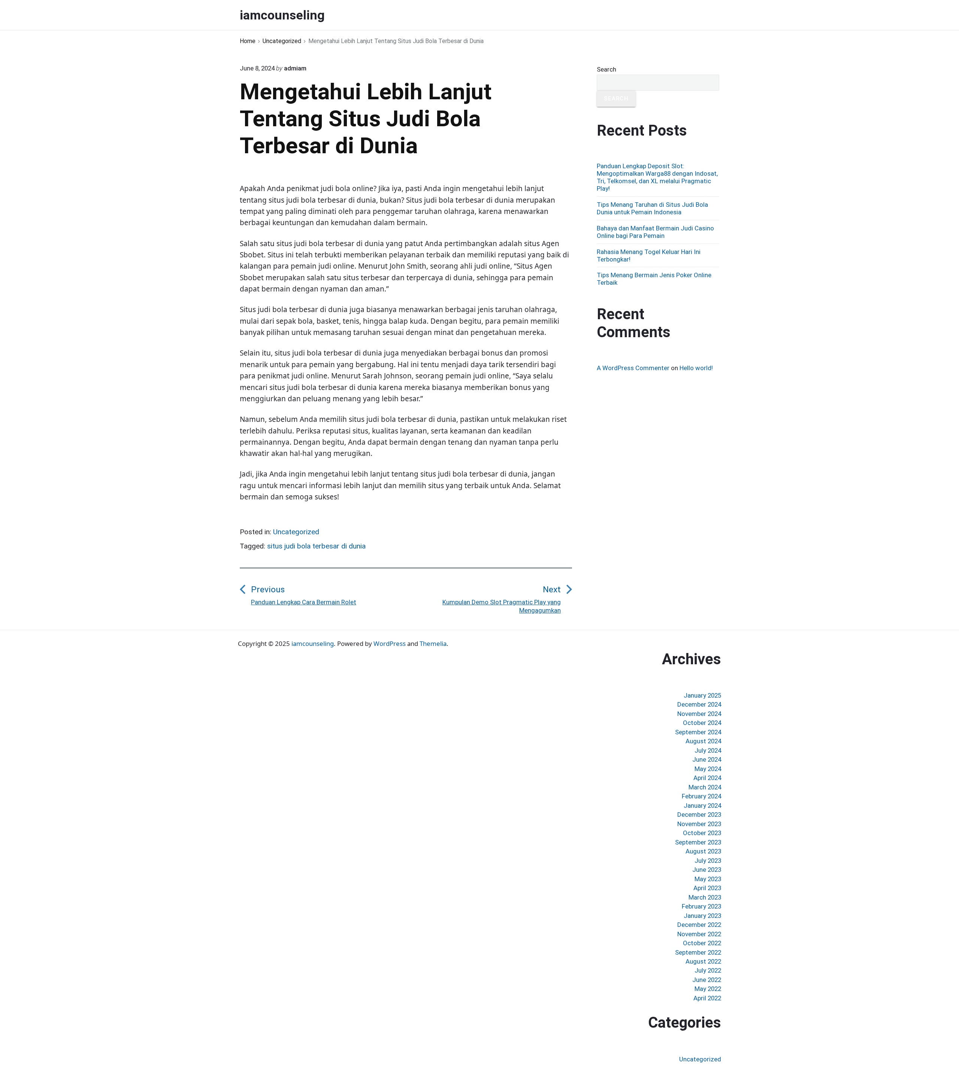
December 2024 (699, 704)
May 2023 (708, 879)
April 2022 (707, 998)
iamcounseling (312, 643)
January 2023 (702, 915)
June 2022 (706, 979)
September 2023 (698, 842)
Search (606, 69)
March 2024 (705, 787)
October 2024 (702, 722)
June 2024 (706, 759)
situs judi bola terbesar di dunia (316, 546)
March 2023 (705, 897)
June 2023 (706, 869)
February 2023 (701, 906)
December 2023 (699, 814)
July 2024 (708, 750)
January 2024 (702, 805)
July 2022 (708, 970)
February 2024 (701, 796)
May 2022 (708, 988)
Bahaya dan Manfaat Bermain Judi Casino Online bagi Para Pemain (655, 231)
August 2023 (703, 851)
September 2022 (698, 952)
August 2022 (703, 961)
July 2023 (708, 860)
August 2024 (703, 741)
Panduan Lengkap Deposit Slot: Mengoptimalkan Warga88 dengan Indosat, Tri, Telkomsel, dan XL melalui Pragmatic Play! (657, 177)
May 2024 (708, 769)
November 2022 (699, 934)
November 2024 (699, 713)
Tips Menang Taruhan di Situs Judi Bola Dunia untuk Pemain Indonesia (652, 208)
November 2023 (699, 824)
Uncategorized (296, 532)
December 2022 (699, 924)
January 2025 (702, 695)
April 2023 (707, 888)
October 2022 (702, 943)
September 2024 (698, 732)
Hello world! (696, 368)
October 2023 (702, 833)
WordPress (389, 643)
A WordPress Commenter (633, 368)
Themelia (433, 643)
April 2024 (707, 778)
